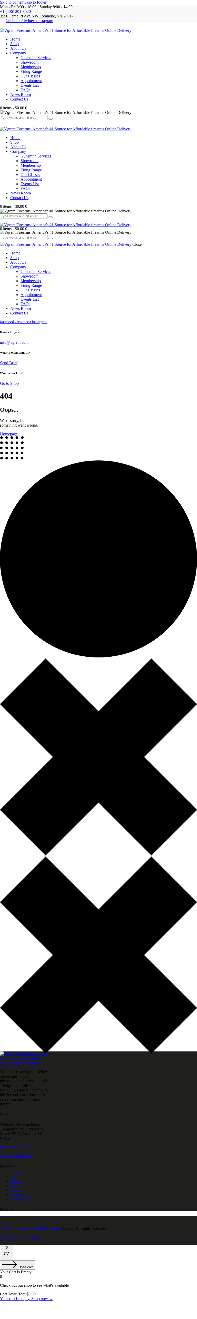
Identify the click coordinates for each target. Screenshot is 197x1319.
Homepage (9, 434)
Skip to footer (35, 2)
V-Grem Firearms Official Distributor (30, 1228)
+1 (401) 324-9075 (15, 1156)
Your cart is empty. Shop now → (26, 1298)
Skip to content (12, 2)
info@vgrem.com (14, 342)
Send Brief (8, 363)
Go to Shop (9, 383)
